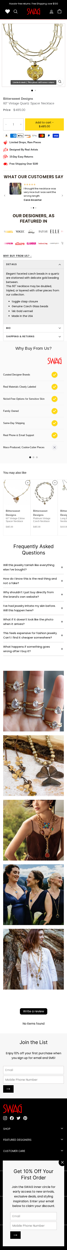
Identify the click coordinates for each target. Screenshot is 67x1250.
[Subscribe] (15, 1235)
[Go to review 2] (33, 207)
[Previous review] (4, 195)
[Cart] (59, 11)
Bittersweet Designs (18, 98)
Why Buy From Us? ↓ (17, 255)
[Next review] (62, 195)
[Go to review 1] (31, 207)
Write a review (33, 1010)
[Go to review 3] (35, 207)
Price (7, 110)
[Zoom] (59, 81)
